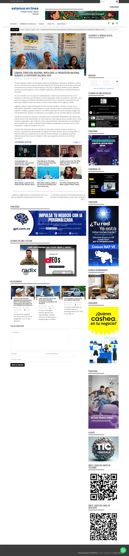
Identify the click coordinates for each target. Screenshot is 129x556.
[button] (123, 550)
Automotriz (65, 287)
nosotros (13, 24)
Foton (79, 305)
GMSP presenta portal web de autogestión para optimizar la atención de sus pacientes (48, 301)
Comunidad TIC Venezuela (28, 24)
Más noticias (61, 24)
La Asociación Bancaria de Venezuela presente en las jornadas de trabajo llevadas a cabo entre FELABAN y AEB (67, 197)
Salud (44, 287)
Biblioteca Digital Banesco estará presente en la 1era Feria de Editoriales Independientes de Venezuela (29, 196)
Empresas (13, 34)
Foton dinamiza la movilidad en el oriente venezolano (73, 299)
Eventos (19, 34)
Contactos (50, 24)
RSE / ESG (20, 287)
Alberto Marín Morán (32, 79)
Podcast (41, 24)
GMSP (53, 308)
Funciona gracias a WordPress (88, 553)
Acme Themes (118, 553)
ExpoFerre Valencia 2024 (51, 79)
